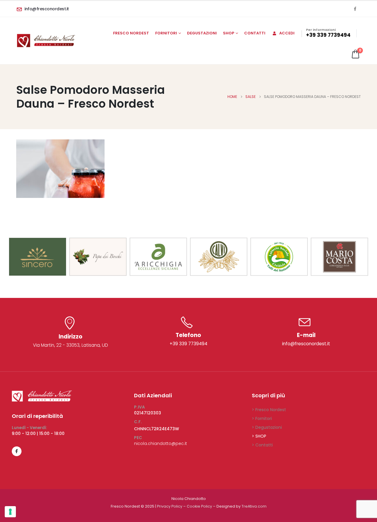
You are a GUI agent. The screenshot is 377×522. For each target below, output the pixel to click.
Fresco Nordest (131, 33)
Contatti (254, 33)
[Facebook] (355, 8)
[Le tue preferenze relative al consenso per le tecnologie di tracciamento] (10, 511)
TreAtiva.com (254, 506)
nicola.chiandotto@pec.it (160, 443)
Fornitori (166, 33)
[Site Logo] (45, 40)
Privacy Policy (169, 506)
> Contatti (262, 445)
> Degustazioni (267, 427)
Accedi (287, 33)
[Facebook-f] (17, 451)
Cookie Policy (199, 506)
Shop (228, 33)
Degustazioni (202, 33)
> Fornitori (262, 418)
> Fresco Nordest (269, 410)
